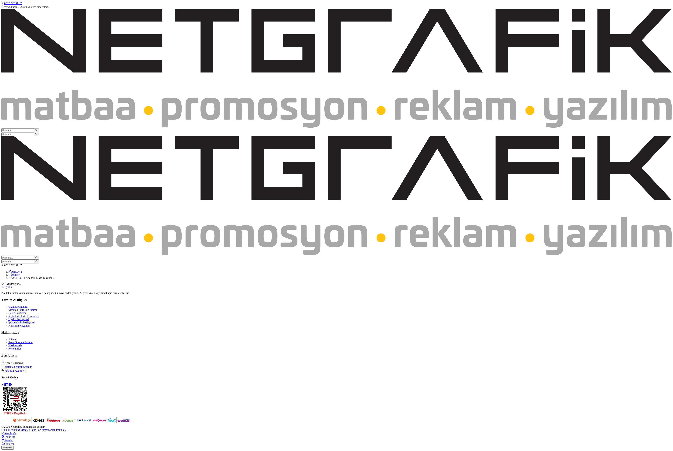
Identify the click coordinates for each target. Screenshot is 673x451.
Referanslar (14, 348)
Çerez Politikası (17, 312)
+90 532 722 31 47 (15, 370)
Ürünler (15, 274)
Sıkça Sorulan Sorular (20, 342)
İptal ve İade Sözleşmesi (21, 322)
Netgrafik (6, 287)
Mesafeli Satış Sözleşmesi (22, 309)
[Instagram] (3, 385)
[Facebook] (10, 385)
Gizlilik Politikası (18, 306)
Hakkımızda (15, 345)
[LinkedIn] (6, 385)
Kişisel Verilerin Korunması (23, 316)
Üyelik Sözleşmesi (18, 319)
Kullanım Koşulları (19, 325)
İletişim (12, 339)
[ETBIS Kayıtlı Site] (15, 414)
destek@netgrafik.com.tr (18, 366)
